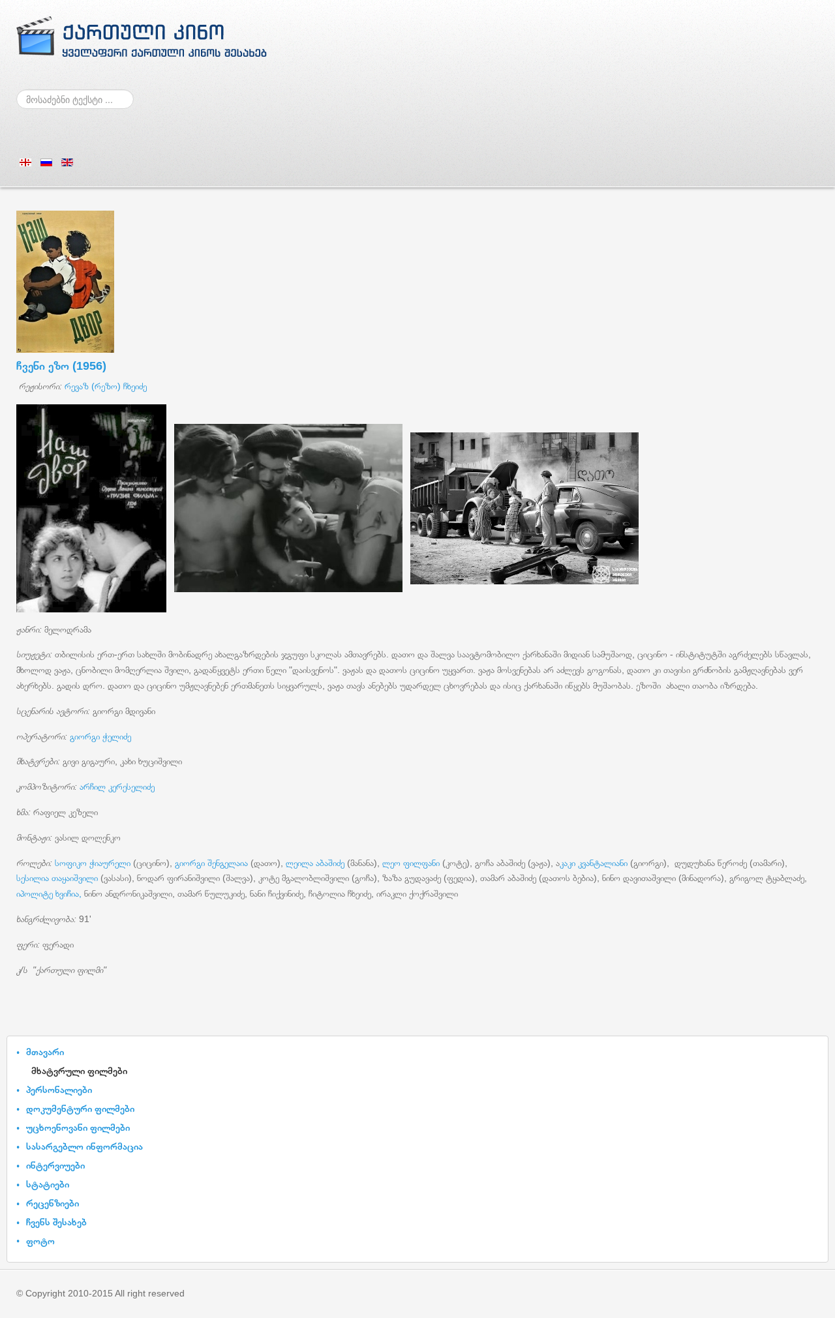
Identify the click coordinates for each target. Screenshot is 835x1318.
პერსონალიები (59, 1089)
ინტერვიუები (55, 1165)
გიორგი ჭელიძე (100, 736)
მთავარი (45, 1051)
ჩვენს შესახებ (56, 1221)
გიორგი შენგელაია (211, 863)
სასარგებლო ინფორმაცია (84, 1146)
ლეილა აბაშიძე (315, 863)
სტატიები (47, 1184)
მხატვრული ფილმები (79, 1070)
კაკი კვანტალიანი (595, 863)
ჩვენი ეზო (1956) (61, 365)
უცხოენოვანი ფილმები (78, 1127)
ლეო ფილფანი (412, 863)
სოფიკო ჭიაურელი (92, 863)
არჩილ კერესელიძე (116, 786)
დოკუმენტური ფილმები (80, 1108)
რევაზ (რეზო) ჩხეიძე (106, 386)
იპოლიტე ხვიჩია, (49, 893)
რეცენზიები (52, 1202)
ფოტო (40, 1240)
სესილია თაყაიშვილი (58, 878)
